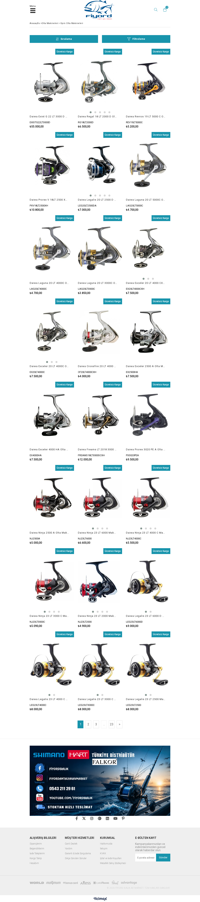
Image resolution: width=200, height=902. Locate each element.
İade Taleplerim (37, 853)
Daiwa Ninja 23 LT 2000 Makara (97, 615)
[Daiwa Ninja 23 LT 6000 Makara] (100, 498)
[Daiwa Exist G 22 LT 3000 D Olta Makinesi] (52, 82)
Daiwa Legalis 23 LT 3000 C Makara (97, 699)
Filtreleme (138, 38)
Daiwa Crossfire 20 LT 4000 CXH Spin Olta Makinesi (97, 366)
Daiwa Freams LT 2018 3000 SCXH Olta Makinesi (97, 449)
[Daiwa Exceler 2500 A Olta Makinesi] (148, 331)
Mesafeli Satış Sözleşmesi (113, 863)
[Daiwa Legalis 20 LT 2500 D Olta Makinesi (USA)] (100, 165)
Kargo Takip (36, 858)
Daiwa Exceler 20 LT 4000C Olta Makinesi (49, 366)
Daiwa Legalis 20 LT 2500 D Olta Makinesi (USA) (97, 199)
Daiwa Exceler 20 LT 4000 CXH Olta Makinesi (145, 282)
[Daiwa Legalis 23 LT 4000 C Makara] (52, 664)
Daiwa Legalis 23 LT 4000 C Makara (49, 699)
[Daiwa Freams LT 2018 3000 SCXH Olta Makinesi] (100, 415)
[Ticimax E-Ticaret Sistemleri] (100, 899)
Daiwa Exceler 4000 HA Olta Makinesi (49, 449)
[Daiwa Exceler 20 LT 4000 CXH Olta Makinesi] (148, 248)
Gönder (163, 857)
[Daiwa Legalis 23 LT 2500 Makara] (148, 664)
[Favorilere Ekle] (51, 88)
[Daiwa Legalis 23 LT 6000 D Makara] (148, 581)
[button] (90, 112)
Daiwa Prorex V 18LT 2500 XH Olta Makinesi (49, 199)
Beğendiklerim (37, 848)
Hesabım (34, 863)
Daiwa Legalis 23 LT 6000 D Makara (145, 615)
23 (111, 724)
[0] (163, 10)
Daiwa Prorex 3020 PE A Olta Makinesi (145, 449)
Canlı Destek (71, 844)
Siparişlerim (36, 844)
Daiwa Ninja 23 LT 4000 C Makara (145, 532)
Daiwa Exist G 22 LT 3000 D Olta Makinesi (49, 116)
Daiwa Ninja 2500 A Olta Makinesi (49, 532)
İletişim (103, 848)
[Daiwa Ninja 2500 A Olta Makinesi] (52, 498)
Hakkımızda (106, 844)
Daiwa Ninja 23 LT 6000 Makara (97, 532)
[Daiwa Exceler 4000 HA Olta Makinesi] (52, 415)
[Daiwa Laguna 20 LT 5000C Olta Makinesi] (148, 165)
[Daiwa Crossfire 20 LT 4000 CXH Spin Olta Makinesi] (100, 331)
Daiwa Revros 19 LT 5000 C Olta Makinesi (145, 116)
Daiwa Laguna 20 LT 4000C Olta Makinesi (49, 282)
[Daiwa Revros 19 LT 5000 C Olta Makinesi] (148, 82)
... (104, 724)
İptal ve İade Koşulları (110, 858)
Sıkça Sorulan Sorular (76, 858)
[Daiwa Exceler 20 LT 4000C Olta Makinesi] (52, 331)
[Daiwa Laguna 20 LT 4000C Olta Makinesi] (52, 248)
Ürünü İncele (61, 88)
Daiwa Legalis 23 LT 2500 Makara (145, 699)
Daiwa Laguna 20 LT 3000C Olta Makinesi (97, 282)
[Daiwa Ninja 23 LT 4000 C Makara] (148, 498)
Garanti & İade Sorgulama (78, 853)
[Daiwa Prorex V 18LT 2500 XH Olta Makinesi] (52, 165)
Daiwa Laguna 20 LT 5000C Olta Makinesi (145, 199)
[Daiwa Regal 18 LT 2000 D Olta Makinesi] (100, 82)
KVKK (103, 853)
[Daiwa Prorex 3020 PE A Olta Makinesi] (148, 415)
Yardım (68, 848)
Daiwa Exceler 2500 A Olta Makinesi (145, 366)
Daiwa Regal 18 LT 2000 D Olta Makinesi (97, 116)
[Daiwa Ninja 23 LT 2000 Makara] (100, 581)
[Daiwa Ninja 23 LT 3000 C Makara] (52, 581)
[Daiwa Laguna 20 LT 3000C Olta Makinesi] (100, 248)
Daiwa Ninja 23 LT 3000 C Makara (49, 615)
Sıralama (66, 38)
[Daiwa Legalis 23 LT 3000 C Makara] (100, 664)
